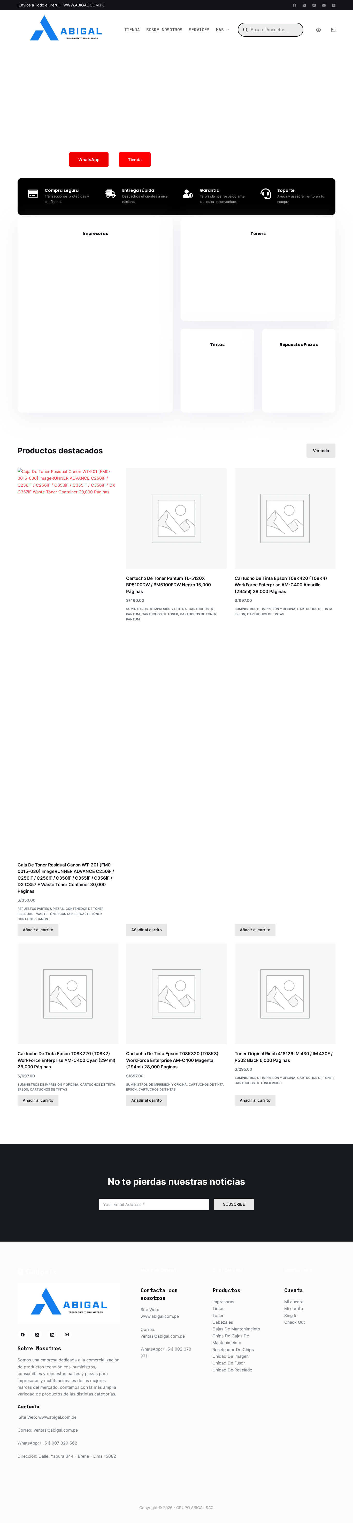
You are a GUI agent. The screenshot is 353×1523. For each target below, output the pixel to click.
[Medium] (67, 1335)
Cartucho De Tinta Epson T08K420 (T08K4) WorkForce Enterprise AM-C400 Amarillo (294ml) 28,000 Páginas (281, 585)
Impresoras (95, 233)
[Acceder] (318, 30)
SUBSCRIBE (234, 1204)
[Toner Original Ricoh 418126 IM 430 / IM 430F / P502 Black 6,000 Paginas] (285, 994)
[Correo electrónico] (324, 5)
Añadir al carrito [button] (38, 929)
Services (199, 29)
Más (220, 29)
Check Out (294, 1322)
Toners (258, 233)
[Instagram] (314, 5)
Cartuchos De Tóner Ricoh (258, 1083)
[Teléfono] (333, 5)
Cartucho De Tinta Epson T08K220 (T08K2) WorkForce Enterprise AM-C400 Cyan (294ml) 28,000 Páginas (67, 1060)
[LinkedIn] (52, 1335)
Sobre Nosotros (164, 29)
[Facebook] (294, 5)
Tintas (217, 345)
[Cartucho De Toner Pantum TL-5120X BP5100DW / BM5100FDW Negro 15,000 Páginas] (176, 518)
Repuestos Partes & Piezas (41, 909)
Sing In (290, 1315)
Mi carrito (293, 1308)
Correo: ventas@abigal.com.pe (48, 1430)
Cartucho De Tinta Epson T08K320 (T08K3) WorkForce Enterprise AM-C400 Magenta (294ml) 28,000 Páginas (172, 1060)
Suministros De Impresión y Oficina (156, 609)
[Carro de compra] (333, 30)
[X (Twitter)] (304, 5)
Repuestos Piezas (299, 345)
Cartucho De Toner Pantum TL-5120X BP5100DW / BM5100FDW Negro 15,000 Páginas (168, 585)
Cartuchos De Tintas (265, 614)
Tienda (132, 29)
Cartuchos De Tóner (160, 614)
